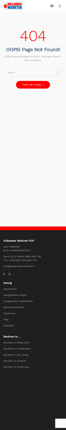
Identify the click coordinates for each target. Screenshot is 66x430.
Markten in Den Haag (15, 354)
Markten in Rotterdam (16, 342)
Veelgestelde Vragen (15, 295)
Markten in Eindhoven (16, 367)
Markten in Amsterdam (17, 348)
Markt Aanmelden (14, 307)
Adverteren (10, 288)
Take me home (31, 85)
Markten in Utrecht (14, 360)
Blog (5, 319)
